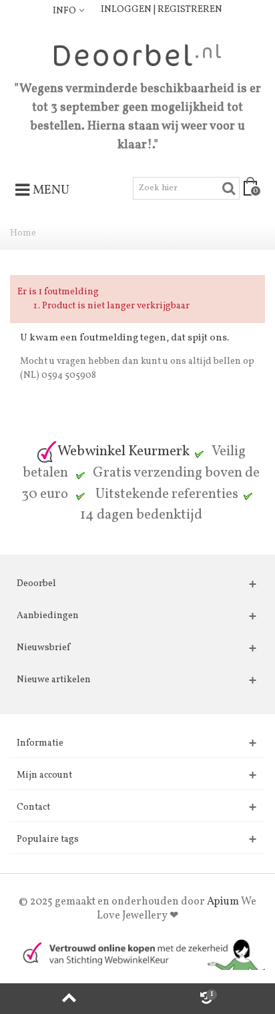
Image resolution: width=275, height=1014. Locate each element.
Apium (223, 902)
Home (23, 233)
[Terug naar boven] (69, 998)
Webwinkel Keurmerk (123, 451)
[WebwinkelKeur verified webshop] (137, 953)
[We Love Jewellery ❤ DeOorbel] (137, 55)
